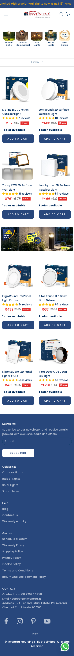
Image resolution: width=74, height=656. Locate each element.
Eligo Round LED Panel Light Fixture (17, 300)
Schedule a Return (15, 539)
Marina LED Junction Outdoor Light (16, 114)
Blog (5, 509)
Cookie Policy (11, 564)
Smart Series (11, 491)
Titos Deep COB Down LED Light (53, 376)
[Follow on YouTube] (47, 621)
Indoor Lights (11, 479)
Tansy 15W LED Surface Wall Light (17, 190)
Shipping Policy (12, 551)
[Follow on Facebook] (6, 621)
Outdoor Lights (12, 472)
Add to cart (18, 139)
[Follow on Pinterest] (33, 621)
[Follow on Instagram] (20, 621)
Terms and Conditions (17, 570)
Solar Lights (10, 485)
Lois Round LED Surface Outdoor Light (54, 114)
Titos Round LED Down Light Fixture (53, 300)
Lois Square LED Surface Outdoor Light (54, 190)
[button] (10, 118)
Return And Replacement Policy (24, 577)
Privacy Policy (11, 558)
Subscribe (18, 453)
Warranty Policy (13, 545)
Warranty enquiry (14, 521)
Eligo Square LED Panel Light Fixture (17, 376)
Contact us (10, 515)
